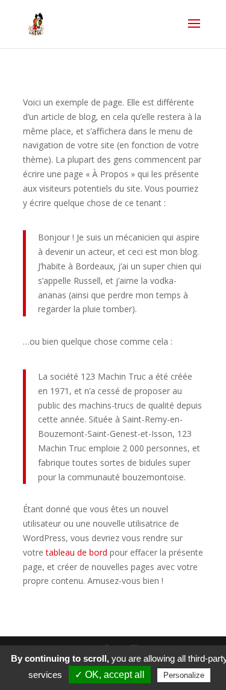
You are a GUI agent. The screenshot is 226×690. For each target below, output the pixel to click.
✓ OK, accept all (110, 675)
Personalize (183, 675)
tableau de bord (76, 552)
